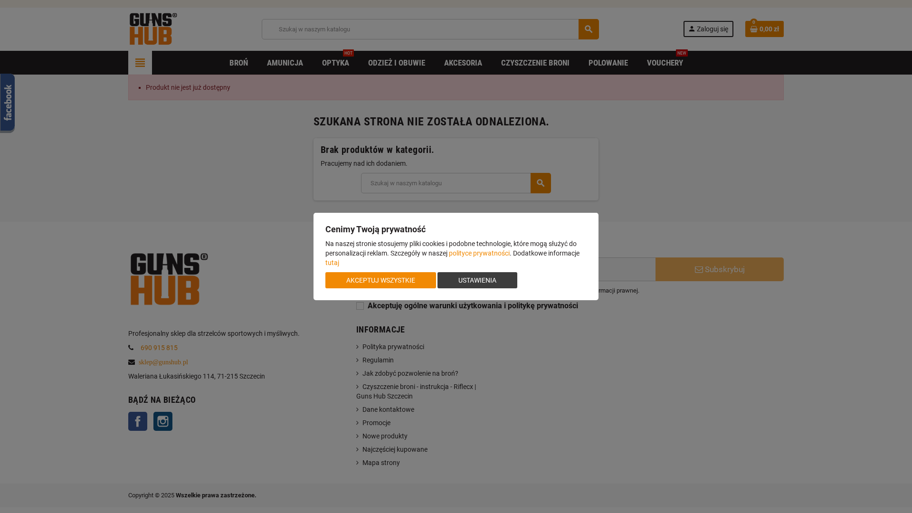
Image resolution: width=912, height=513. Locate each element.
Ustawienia (477, 280)
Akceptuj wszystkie (380, 280)
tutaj (332, 262)
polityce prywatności (479, 253)
